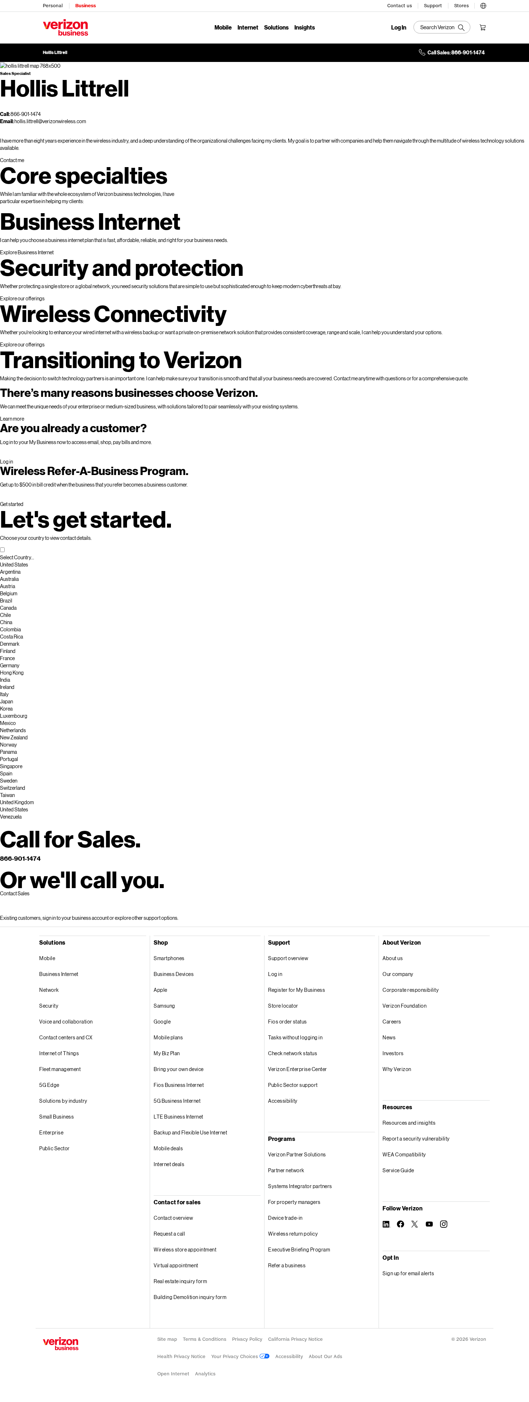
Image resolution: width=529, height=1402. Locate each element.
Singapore (11, 766)
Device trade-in (285, 1218)
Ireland (7, 687)
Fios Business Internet (179, 1085)
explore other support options (146, 918)
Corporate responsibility (411, 990)
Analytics (205, 1373)
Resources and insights (409, 1123)
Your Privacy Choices (235, 1356)
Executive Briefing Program (299, 1249)
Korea (6, 709)
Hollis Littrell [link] (55, 52)
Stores (461, 5)
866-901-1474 (20, 858)
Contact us (399, 5)
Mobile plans (168, 1037)
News (389, 1037)
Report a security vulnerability (416, 1139)
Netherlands (13, 730)
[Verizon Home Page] (60, 1343)
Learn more (12, 419)
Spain (6, 773)
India (5, 680)
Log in (6, 461)
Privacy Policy (247, 1339)
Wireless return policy (293, 1234)
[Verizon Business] (65, 27)
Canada (8, 608)
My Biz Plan (167, 1053)
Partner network (286, 1170)
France (7, 658)
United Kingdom (17, 802)
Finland (7, 651)
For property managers (294, 1202)
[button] (483, 4)
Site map (167, 1339)
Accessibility (283, 1101)
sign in (49, 918)
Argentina (10, 572)
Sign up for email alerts (408, 1273)
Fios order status (287, 1021)
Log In (398, 27)
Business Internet (58, 974)
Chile (5, 615)
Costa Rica (11, 636)
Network (49, 990)
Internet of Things (59, 1053)
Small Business (56, 1117)
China (6, 622)
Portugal (9, 759)
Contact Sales (15, 893)
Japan (6, 701)
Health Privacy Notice (181, 1356)
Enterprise (51, 1132)
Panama (8, 752)
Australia (9, 579)
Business (85, 5)
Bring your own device (179, 1069)
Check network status (292, 1053)
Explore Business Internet (27, 252)
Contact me (12, 160)
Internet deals (169, 1164)
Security (48, 1006)
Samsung (164, 1006)
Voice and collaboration (66, 1021)
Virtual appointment (176, 1265)
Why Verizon (397, 1069)
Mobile (223, 27)
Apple (160, 990)
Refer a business (287, 1265)
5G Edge (49, 1085)
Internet (248, 27)
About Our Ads (325, 1356)
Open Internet (173, 1373)
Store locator (283, 1006)
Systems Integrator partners (300, 1186)
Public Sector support (293, 1085)
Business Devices (174, 974)
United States (14, 564)
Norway (8, 745)
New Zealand (14, 737)
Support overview (288, 958)
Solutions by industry (63, 1101)
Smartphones (169, 958)
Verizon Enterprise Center (297, 1069)
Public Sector (54, 1148)
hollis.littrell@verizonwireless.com (50, 121)
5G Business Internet (177, 1101)
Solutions (276, 27)
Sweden (8, 781)
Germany (9, 665)
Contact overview (173, 1218)
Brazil (6, 600)
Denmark (9, 644)
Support (433, 5)
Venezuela (11, 817)
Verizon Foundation (404, 1006)
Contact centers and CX (65, 1037)
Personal (53, 5)
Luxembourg (13, 716)
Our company (398, 974)
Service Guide (398, 1170)
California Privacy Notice (295, 1339)
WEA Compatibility (404, 1154)
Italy (4, 694)
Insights (304, 27)
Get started (11, 504)
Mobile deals (168, 1148)
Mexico (8, 723)
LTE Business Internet (178, 1117)
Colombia (10, 629)
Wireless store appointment (185, 1249)
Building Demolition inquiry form (190, 1297)
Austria (7, 586)
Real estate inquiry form (180, 1281)
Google (162, 1021)
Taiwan (7, 795)
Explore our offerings (22, 298)
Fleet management (60, 1069)
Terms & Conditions (204, 1339)
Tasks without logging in (295, 1037)
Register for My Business (296, 990)
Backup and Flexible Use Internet (190, 1132)
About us (393, 958)
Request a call (169, 1234)
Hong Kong (12, 672)
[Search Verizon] (441, 27)
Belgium (8, 593)
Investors (393, 1053)
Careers (392, 1021)
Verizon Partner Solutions (297, 1154)
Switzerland (12, 788)
